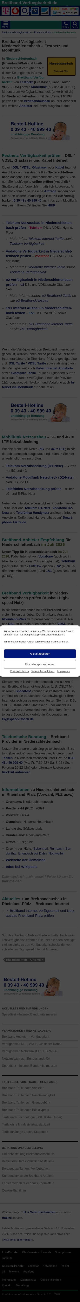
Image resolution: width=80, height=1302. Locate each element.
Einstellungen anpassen (40, 664)
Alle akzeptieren (40, 653)
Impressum (63, 671)
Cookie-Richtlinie (19, 671)
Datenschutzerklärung (43, 671)
